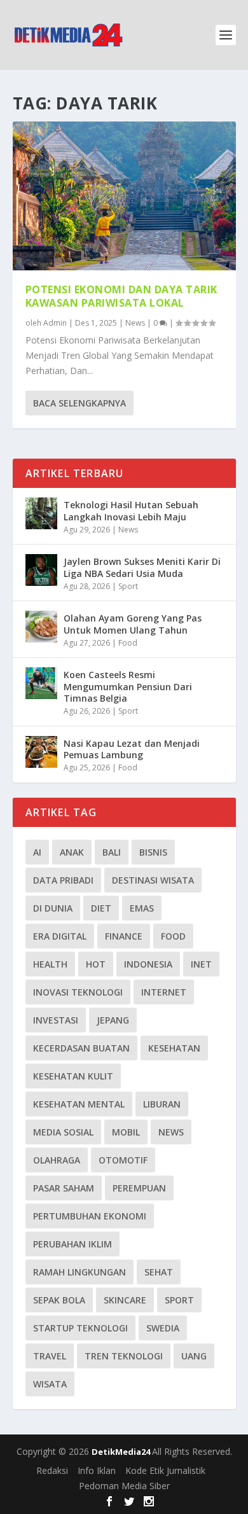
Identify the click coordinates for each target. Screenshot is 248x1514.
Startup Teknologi (80, 1328)
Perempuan (139, 1188)
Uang (194, 1356)
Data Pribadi (63, 880)
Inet (201, 964)
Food (127, 642)
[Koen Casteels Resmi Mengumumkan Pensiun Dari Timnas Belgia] (41, 683)
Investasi (55, 1020)
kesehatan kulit (73, 1076)
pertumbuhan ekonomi (89, 1216)
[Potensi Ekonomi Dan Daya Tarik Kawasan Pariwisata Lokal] (124, 196)
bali (111, 852)
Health (50, 964)
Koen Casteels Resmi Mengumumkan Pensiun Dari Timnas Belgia (128, 686)
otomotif (123, 1160)
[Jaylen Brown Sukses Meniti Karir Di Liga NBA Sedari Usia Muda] (41, 570)
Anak (72, 852)
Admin (55, 322)
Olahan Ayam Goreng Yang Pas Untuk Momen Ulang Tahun (133, 623)
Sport (128, 586)
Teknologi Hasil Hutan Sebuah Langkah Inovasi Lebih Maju (131, 510)
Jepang (113, 1020)
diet (101, 908)
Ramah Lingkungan (79, 1272)
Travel (49, 1356)
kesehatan (174, 1048)
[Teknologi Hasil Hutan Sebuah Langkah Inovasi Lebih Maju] (41, 513)
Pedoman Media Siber (124, 1486)
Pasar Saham (63, 1188)
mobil (126, 1132)
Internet (163, 992)
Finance (123, 936)
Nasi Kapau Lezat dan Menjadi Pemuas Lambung (132, 749)
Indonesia (148, 964)
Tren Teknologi (124, 1356)
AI (37, 852)
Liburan (162, 1104)
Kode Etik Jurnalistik (165, 1470)
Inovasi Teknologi (78, 992)
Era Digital (59, 936)
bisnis (153, 852)
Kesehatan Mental (79, 1104)
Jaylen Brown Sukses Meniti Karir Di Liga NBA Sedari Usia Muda (142, 567)
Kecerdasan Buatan (81, 1048)
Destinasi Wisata (153, 880)
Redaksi (52, 1470)
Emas (142, 908)
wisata (50, 1384)
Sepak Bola (59, 1300)
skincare (125, 1300)
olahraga (56, 1160)
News (135, 322)
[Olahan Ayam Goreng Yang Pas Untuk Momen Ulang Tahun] (41, 626)
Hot (96, 964)
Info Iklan (97, 1470)
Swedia (162, 1328)
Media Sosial (63, 1132)
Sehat (158, 1272)
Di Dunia (52, 908)
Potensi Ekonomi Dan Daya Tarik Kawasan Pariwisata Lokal (121, 296)
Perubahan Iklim (72, 1244)
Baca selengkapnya (79, 403)
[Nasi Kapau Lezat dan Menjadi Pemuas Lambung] (41, 752)
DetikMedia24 (122, 1451)
